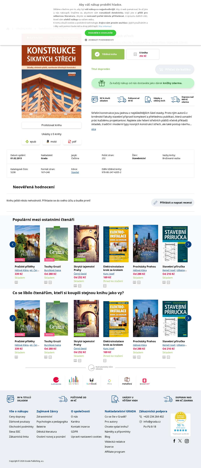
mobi (54, 141)
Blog (107, 436)
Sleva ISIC (14, 431)
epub (33, 141)
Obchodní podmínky (21, 426)
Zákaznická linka (19, 436)
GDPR (74, 431)
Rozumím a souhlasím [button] (100, 33)
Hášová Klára (21, 270)
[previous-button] (12, 244)
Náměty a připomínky (117, 431)
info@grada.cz (152, 421)
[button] (100, 39)
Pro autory (111, 421)
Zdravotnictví (44, 416)
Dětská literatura (47, 431)
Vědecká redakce (115, 441)
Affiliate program (115, 451)
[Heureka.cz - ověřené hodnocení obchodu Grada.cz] (181, 424)
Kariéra (75, 421)
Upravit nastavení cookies (86, 436)
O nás (74, 416)
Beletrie (41, 426)
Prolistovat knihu (51, 125)
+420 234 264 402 (154, 416)
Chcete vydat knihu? (116, 426)
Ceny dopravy (17, 416)
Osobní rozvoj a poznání (51, 436)
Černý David (80, 273)
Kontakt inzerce (80, 426)
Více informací (105, 26)
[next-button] (188, 244)
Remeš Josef (169, 270)
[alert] (100, 22)
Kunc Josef (108, 273)
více (93, 129)
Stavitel (75, 172)
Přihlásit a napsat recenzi (176, 202)
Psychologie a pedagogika (52, 421)
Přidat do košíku (178, 69)
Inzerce (109, 446)
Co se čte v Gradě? (115, 416)
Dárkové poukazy (19, 421)
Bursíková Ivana (52, 270)
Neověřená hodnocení (33, 186)
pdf (74, 141)
